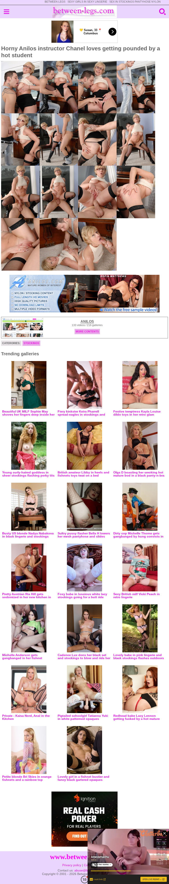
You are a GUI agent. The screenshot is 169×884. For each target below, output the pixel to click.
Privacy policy (71, 865)
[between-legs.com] (84, 11)
